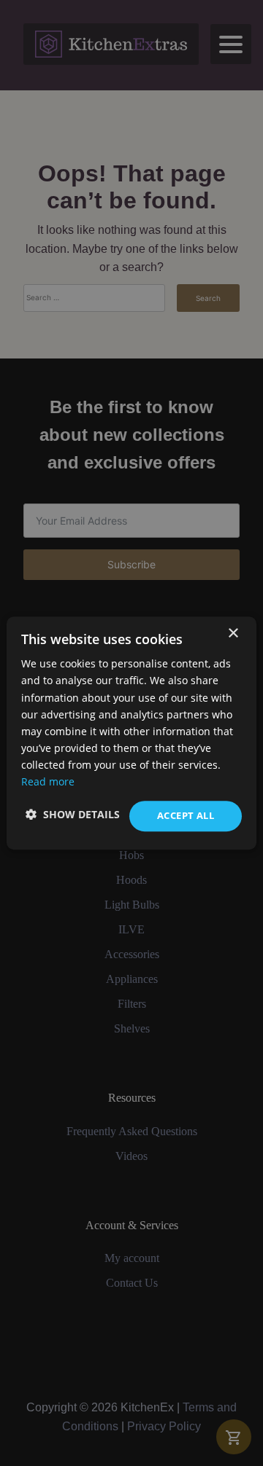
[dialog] (131, 733)
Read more (48, 781)
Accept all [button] (185, 815)
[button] (73, 814)
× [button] (232, 633)
